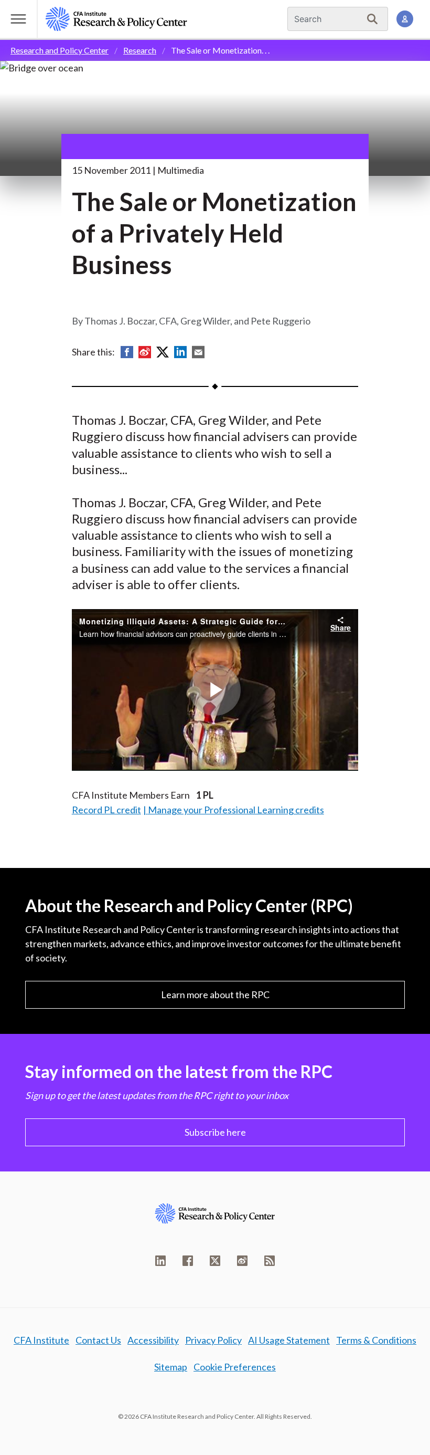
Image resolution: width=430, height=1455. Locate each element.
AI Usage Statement (289, 1340)
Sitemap (170, 1367)
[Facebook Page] (187, 1260)
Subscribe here (215, 1132)
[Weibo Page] (242, 1260)
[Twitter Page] (215, 1260)
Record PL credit (106, 809)
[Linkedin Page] (160, 1260)
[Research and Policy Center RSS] (269, 1260)
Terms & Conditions (376, 1340)
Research (139, 50)
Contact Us (98, 1340)
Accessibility (153, 1340)
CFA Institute (41, 1340)
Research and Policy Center (59, 50)
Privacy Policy (213, 1340)
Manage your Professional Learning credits (236, 809)
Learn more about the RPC (215, 994)
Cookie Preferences (235, 1367)
